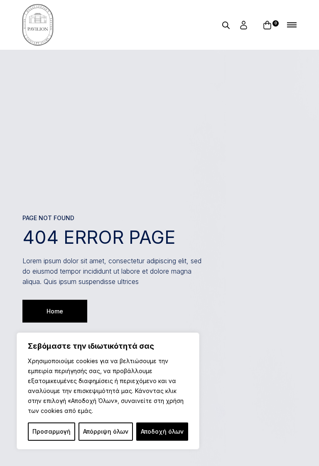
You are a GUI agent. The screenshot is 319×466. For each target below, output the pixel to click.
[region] (108, 391)
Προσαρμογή (51, 431)
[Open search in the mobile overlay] (226, 25)
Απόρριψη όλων (105, 431)
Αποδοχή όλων (162, 431)
